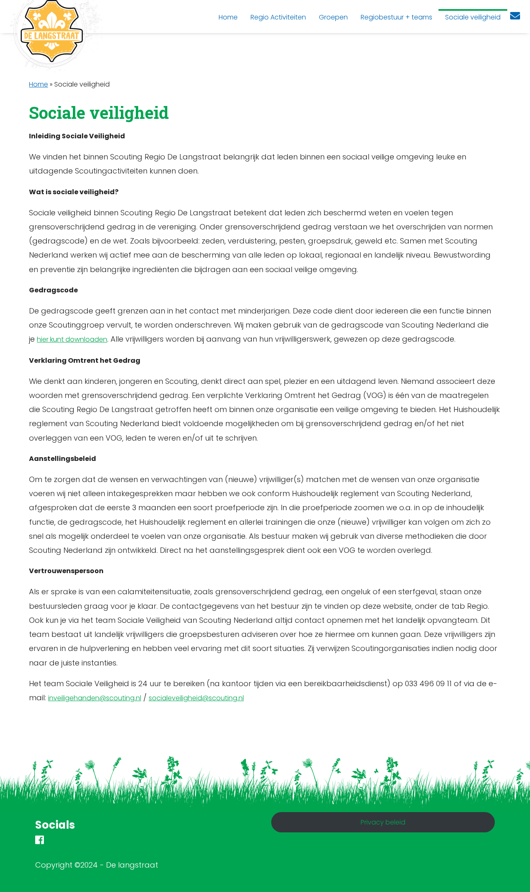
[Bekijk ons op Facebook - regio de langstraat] (39, 841)
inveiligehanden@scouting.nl (94, 698)
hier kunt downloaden (72, 339)
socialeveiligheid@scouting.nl (196, 698)
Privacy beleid (383, 822)
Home (38, 84)
